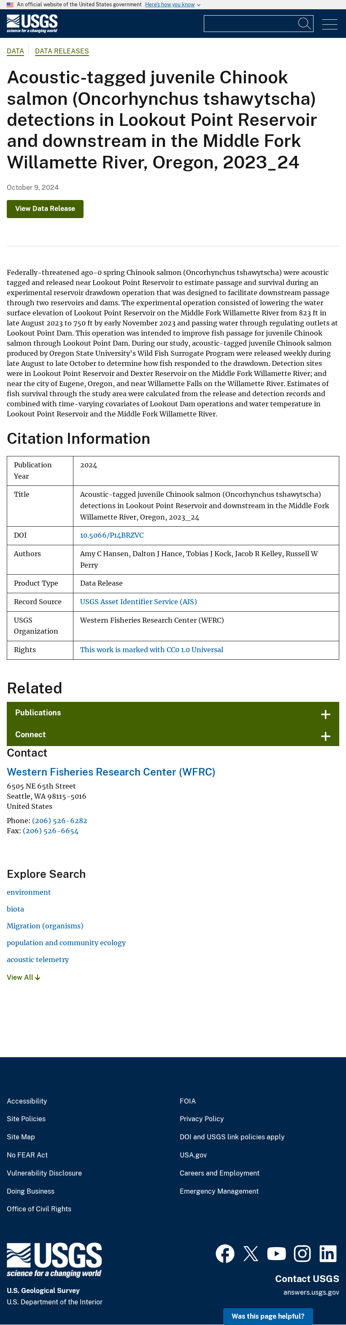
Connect (30, 734)
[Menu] (329, 24)
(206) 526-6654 (50, 830)
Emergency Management (219, 1191)
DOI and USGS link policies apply (232, 1137)
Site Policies (26, 1119)
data (15, 51)
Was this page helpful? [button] (268, 1316)
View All (21, 977)
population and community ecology (66, 942)
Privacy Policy (202, 1119)
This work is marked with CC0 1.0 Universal (151, 650)
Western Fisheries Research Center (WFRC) (111, 772)
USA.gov (193, 1155)
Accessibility (27, 1101)
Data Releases (62, 51)
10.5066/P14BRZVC (111, 535)
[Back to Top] (315, 1294)
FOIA (188, 1101)
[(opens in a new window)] (225, 1252)
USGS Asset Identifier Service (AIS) (138, 602)
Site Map (21, 1137)
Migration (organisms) (45, 926)
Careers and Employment (220, 1173)
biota (15, 909)
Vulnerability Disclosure (44, 1173)
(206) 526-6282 (59, 820)
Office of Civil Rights (39, 1209)
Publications (38, 712)
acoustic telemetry (38, 959)
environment (29, 892)
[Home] (32, 31)
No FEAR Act (27, 1155)
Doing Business (30, 1191)
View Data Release (45, 209)
